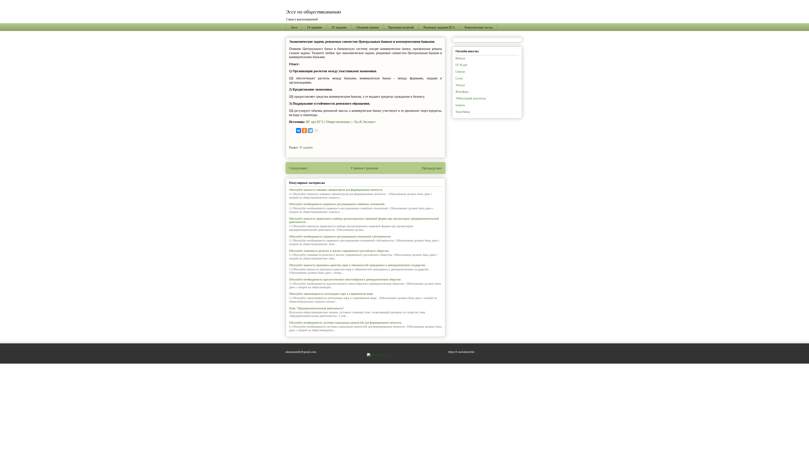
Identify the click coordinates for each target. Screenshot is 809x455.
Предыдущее (432, 167)
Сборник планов (367, 27)
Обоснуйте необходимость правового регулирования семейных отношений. (337, 204)
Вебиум (460, 58)
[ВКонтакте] (298, 130)
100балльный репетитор (470, 98)
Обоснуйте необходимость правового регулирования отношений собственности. (340, 236)
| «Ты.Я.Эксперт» (363, 122)
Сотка (459, 78)
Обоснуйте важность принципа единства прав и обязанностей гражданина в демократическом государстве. (357, 265)
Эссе (294, 27)
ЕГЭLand (461, 65)
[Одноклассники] (304, 130)
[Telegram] (310, 130)
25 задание (339, 27)
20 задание (306, 147)
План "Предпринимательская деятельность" (316, 308)
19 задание (314, 27)
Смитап (460, 71)
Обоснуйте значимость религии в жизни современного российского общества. (339, 251)
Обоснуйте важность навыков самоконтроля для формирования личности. (336, 190)
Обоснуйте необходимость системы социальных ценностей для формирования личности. (345, 322)
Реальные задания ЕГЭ (439, 27)
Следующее (298, 167)
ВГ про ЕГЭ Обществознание (328, 122)
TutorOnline (462, 112)
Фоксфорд (461, 91)
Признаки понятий (401, 27)
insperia (460, 105)
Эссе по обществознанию (313, 11)
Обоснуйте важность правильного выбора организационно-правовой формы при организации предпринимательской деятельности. (364, 220)
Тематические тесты (478, 27)
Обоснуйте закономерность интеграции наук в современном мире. (331, 294)
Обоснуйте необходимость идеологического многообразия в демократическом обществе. (345, 279)
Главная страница (364, 167)
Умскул (460, 85)
